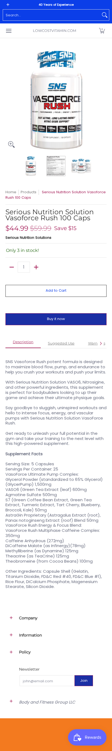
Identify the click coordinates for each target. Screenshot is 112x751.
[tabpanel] (56, 471)
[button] (102, 30)
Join (84, 680)
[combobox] (51, 15)
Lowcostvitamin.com (54, 30)
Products (28, 192)
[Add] (36, 267)
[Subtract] (11, 267)
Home (10, 192)
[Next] (103, 100)
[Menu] (8, 30)
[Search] (104, 15)
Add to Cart (56, 290)
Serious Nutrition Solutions (28, 237)
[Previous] (9, 100)
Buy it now (56, 318)
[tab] (23, 343)
